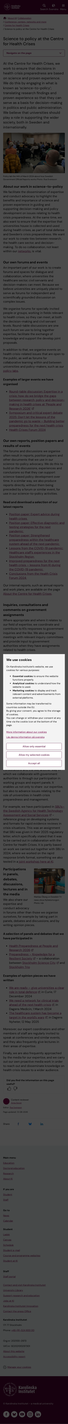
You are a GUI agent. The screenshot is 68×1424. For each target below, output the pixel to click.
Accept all (34, 763)
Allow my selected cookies (34, 755)
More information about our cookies (26, 732)
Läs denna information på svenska (25, 737)
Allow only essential (34, 746)
